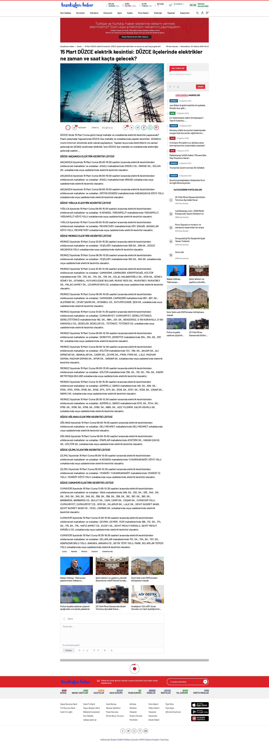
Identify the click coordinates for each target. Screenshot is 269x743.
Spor (119, 12)
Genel (79, 46)
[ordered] (94, 650)
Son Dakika (65, 12)
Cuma (64, 551)
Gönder (68, 650)
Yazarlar (171, 12)
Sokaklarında (107, 551)
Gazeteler (185, 12)
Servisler (80, 12)
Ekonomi (108, 12)
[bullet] (98, 650)
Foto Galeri (143, 12)
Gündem (94, 12)
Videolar (158, 12)
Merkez (84, 551)
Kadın (130, 12)
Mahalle (74, 551)
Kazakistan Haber (67, 46)
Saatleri (94, 551)
